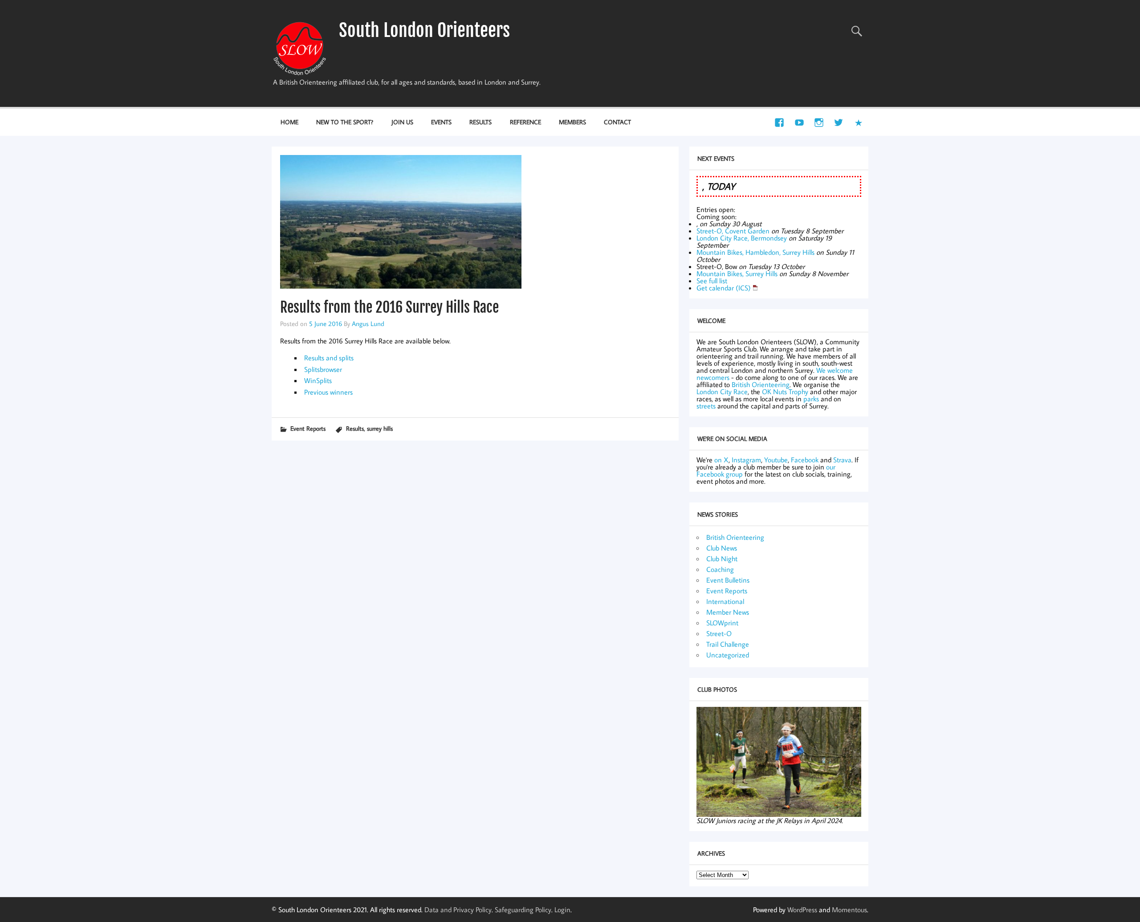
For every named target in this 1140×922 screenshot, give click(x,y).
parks (811, 398)
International (725, 601)
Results (480, 122)
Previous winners (328, 392)
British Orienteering (761, 384)
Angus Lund (368, 323)
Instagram (746, 459)
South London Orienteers (424, 30)
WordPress (802, 909)
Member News (727, 612)
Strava (842, 459)
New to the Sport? (344, 122)
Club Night (721, 558)
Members (572, 122)
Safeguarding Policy (523, 909)
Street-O (719, 633)
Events (441, 122)
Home (289, 122)
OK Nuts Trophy (785, 391)
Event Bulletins (727, 579)
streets (706, 405)
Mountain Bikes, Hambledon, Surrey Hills (755, 252)
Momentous (849, 909)
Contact (617, 122)
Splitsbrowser (323, 369)
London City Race (722, 391)
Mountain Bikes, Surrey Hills (737, 273)
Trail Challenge (727, 644)
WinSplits (318, 380)
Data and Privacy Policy (458, 909)
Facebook (804, 459)
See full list (711, 280)
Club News (721, 547)
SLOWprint (722, 622)
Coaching (720, 569)
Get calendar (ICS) (723, 287)
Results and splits (329, 357)
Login (562, 909)
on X (721, 459)
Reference (525, 122)
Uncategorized (727, 654)
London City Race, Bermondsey (741, 237)
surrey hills (380, 428)
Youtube (776, 459)
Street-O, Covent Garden (733, 230)
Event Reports (308, 428)
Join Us (402, 122)
